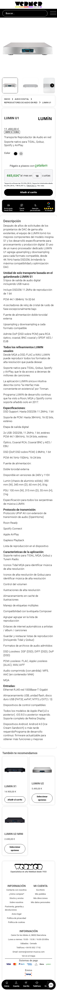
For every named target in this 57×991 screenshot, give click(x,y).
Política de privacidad (16, 918)
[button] (15, 153)
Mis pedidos (40, 894)
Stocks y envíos (17, 898)
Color (7, 153)
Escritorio (40, 890)
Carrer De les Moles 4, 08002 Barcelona (28, 935)
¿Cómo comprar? (16, 894)
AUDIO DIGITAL (22, 99)
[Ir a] (45, 118)
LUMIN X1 (10, 786)
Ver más (41, 185)
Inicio (7, 99)
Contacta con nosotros (16, 890)
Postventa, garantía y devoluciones (14, 908)
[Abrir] (52, 13)
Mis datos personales (40, 902)
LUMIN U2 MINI (13, 833)
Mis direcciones (40, 898)
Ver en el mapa (28, 956)
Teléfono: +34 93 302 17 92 (28, 947)
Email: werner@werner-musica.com (28, 952)
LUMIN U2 (38, 783)
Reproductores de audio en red (21, 102)
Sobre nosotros (16, 902)
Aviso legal (16, 914)
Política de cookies (16, 922)
